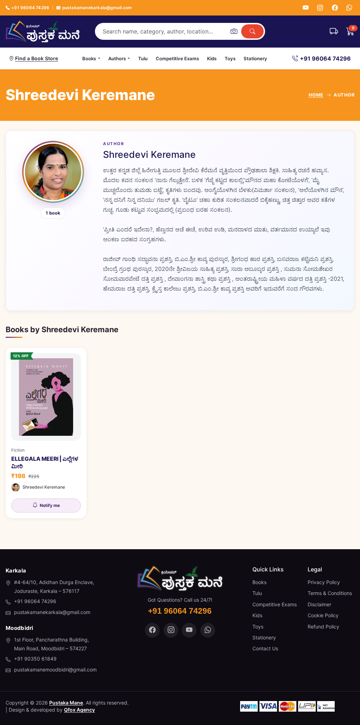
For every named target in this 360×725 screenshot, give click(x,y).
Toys (230, 58)
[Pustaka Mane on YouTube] (189, 630)
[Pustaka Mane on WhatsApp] (207, 630)
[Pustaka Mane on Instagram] (170, 630)
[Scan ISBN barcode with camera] (234, 31)
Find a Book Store (36, 58)
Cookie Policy (323, 615)
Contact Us (265, 648)
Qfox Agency (79, 710)
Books (259, 582)
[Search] (252, 31)
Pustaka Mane (66, 703)
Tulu (143, 58)
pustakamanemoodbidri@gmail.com (55, 670)
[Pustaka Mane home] (42, 31)
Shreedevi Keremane (43, 487)
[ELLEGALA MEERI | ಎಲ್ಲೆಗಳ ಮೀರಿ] (46, 433)
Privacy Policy (324, 582)
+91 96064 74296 (30, 7)
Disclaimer (319, 604)
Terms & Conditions (330, 593)
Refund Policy (323, 627)
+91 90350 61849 (35, 659)
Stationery (255, 58)
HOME (316, 95)
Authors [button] (117, 58)
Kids (212, 58)
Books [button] (89, 58)
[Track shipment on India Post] (334, 31)
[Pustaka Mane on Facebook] (152, 630)
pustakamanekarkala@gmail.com (97, 7)
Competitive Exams (177, 58)
